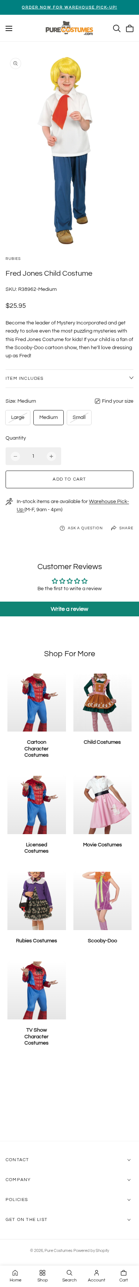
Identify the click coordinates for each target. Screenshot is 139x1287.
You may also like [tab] (69, 1101)
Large (19, 419)
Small (80, 419)
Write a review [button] (69, 609)
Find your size (117, 401)
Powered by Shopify (91, 1251)
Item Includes (25, 378)
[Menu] (9, 28)
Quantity (16, 438)
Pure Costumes (58, 1251)
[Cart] (129, 28)
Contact (17, 1159)
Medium (48, 417)
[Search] (116, 28)
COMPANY (18, 1179)
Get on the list (26, 1219)
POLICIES (17, 1199)
